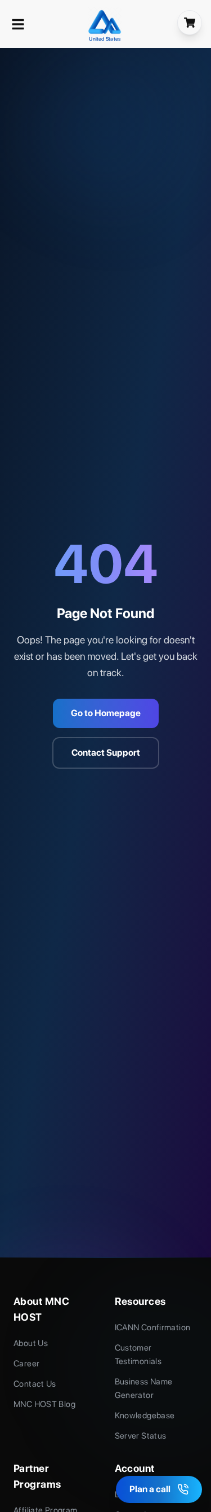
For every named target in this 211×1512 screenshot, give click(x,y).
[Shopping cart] (189, 22)
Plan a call (149, 1489)
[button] (18, 24)
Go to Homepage (106, 713)
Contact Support (105, 752)
